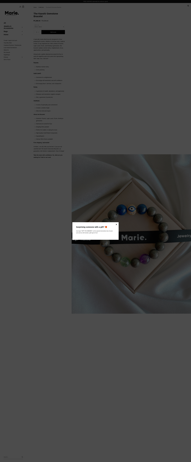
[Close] (116, 224)
